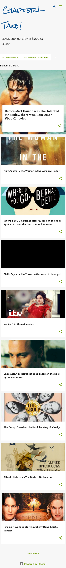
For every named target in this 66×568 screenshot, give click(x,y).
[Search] (54, 6)
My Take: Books (10, 57)
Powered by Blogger (34, 563)
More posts (33, 553)
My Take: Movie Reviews (36, 57)
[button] (59, 126)
